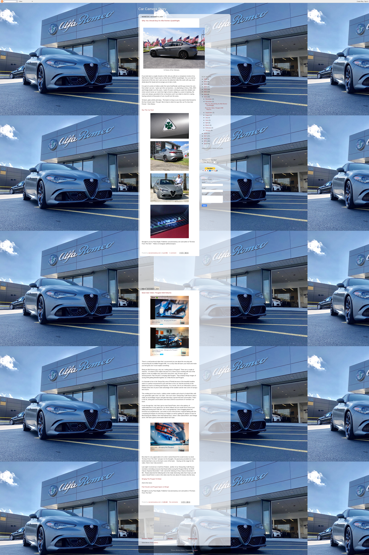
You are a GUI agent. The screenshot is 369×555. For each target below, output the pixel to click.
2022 (205, 89)
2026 (205, 79)
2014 (205, 143)
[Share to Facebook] (186, 253)
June (207, 120)
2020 (205, 94)
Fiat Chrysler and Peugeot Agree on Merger (155, 487)
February (208, 128)
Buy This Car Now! (148, 110)
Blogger (195, 550)
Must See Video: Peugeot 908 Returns (156, 293)
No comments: (174, 502)
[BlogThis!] (182, 253)
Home (170, 539)
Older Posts (192, 539)
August (207, 115)
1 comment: (173, 253)
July (206, 117)
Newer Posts (147, 539)
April (207, 122)
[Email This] (180, 253)
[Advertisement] (169, 272)
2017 (205, 136)
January (208, 130)
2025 (205, 81)
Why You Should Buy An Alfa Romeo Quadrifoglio (161, 21)
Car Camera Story (152, 9)
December (208, 99)
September (209, 112)
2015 (205, 141)
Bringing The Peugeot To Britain (151, 479)
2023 (205, 87)
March (207, 125)
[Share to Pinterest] (188, 253)
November (208, 101)
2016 (205, 138)
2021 (205, 91)
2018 (205, 133)
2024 (205, 84)
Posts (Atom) (154, 542)
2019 (205, 97)
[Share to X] (184, 253)
